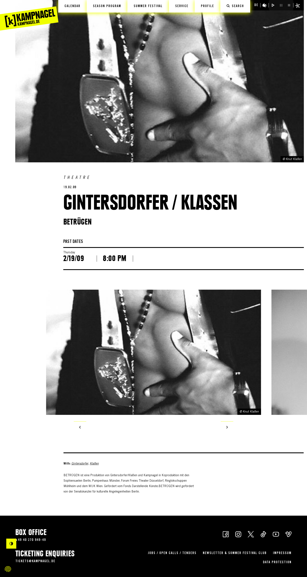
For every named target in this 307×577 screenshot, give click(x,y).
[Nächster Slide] (227, 427)
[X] (251, 534)
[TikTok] (263, 534)
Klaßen (94, 463)
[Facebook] (226, 534)
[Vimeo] (288, 534)
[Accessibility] (264, 5)
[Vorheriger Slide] (80, 427)
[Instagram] (238, 534)
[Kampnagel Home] (29, 15)
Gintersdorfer (79, 463)
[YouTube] (276, 534)
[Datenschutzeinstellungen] (8, 569)
